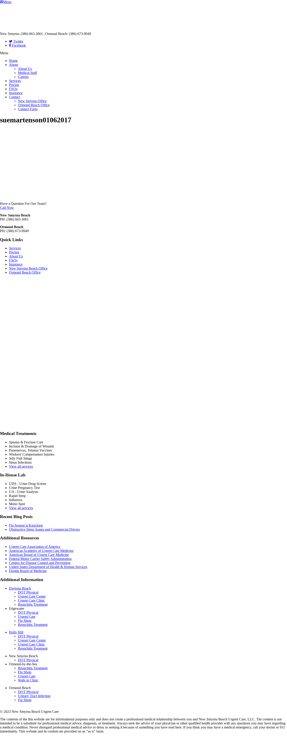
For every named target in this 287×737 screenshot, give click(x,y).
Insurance (16, 93)
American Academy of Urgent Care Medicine (41, 551)
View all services (21, 466)
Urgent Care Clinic (31, 600)
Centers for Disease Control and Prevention (39, 563)
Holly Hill (16, 632)
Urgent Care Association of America (34, 547)
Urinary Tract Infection (34, 696)
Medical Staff (27, 73)
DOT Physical (28, 592)
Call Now (7, 208)
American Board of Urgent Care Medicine (39, 555)
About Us (25, 69)
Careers (23, 77)
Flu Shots (24, 620)
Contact (14, 97)
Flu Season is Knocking (26, 525)
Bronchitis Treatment (33, 604)
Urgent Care (26, 616)
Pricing (14, 85)
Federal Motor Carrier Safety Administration (40, 559)
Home (13, 61)
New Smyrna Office (32, 101)
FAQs (13, 89)
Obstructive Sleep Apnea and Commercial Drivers (44, 529)
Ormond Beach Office (34, 105)
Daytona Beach (20, 588)
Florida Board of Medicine (28, 571)
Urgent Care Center (32, 596)
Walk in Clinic (28, 680)
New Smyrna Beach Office (28, 268)
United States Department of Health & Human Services (48, 567)
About (13, 65)
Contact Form (27, 109)
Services (15, 81)
